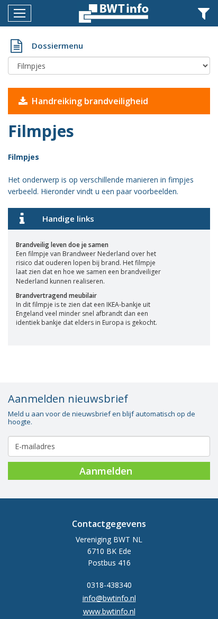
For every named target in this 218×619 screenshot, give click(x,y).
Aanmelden (105, 471)
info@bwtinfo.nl (109, 598)
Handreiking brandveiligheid (90, 101)
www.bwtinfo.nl (109, 611)
